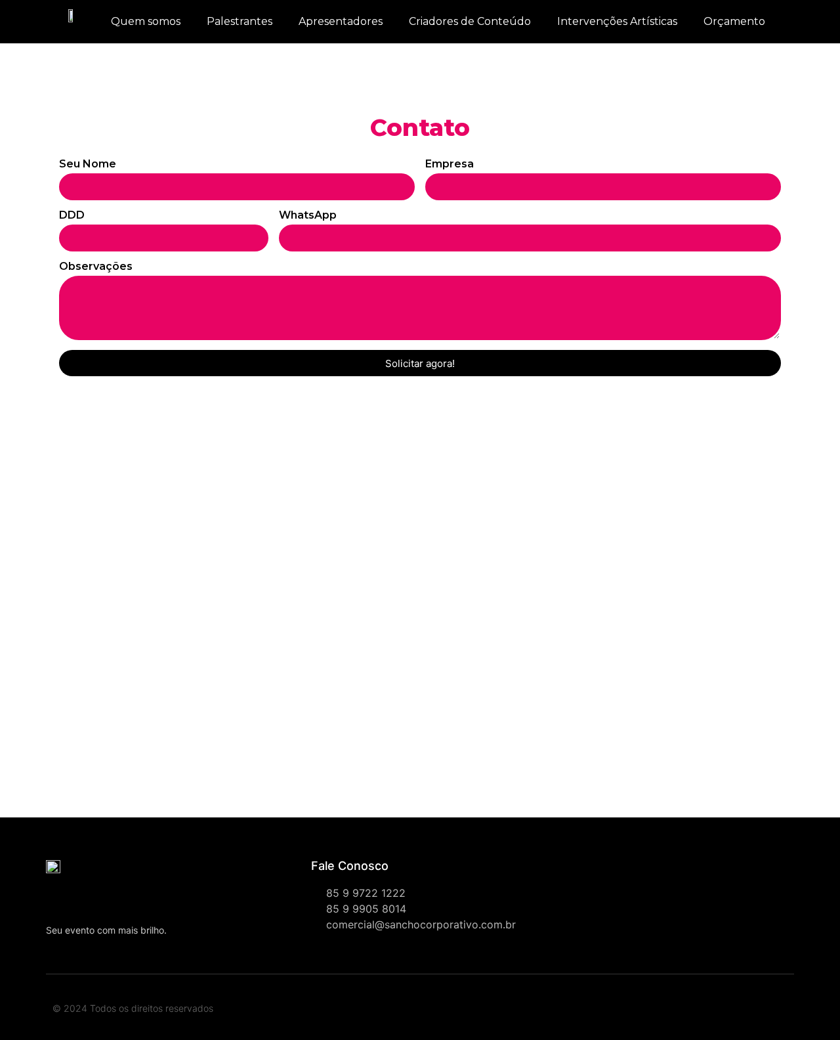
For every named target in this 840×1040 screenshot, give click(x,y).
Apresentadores (341, 21)
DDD (72, 215)
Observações (96, 266)
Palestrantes (239, 21)
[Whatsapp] (597, 1010)
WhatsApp (308, 215)
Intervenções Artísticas (617, 21)
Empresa (449, 164)
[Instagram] (626, 1010)
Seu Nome (87, 164)
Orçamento (734, 21)
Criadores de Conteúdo (470, 21)
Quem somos (145, 21)
